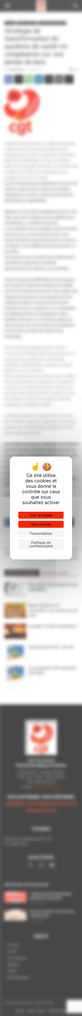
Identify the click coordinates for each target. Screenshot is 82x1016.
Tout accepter (40, 515)
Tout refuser (41, 524)
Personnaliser (41, 533)
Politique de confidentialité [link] (41, 544)
